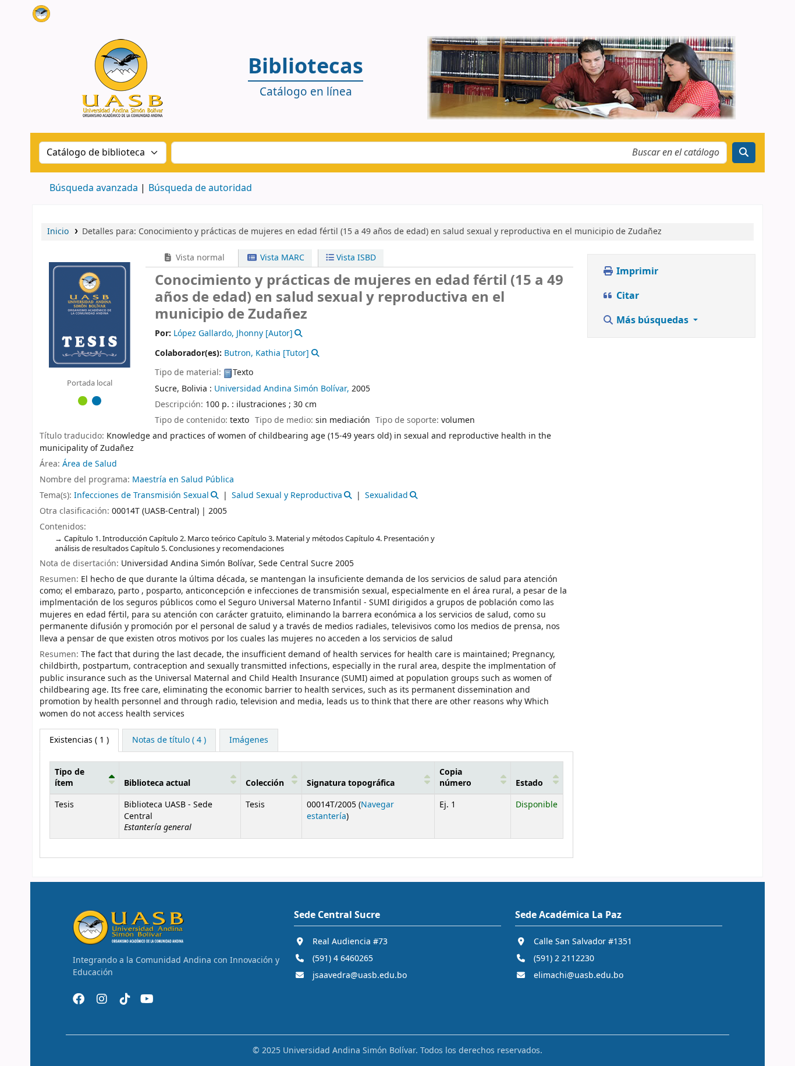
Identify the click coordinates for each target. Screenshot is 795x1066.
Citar (626, 296)
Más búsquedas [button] (652, 320)
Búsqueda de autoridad (200, 188)
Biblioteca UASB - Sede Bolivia (62, 16)
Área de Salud (89, 464)
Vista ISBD (355, 258)
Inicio (58, 231)
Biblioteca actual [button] (157, 783)
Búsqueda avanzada (93, 188)
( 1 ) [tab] (79, 740)
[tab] (169, 740)
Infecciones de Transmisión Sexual (141, 495)
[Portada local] (89, 314)
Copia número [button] (455, 777)
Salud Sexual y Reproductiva (287, 495)
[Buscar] (744, 153)
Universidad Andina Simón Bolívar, (281, 389)
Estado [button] (529, 783)
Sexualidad (386, 495)
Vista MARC (281, 258)
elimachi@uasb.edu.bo (578, 975)
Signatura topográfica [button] (351, 783)
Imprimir (636, 271)
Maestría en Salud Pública (183, 480)
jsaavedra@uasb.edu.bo (360, 975)
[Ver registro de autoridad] (298, 333)
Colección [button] (265, 783)
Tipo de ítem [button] (69, 777)
